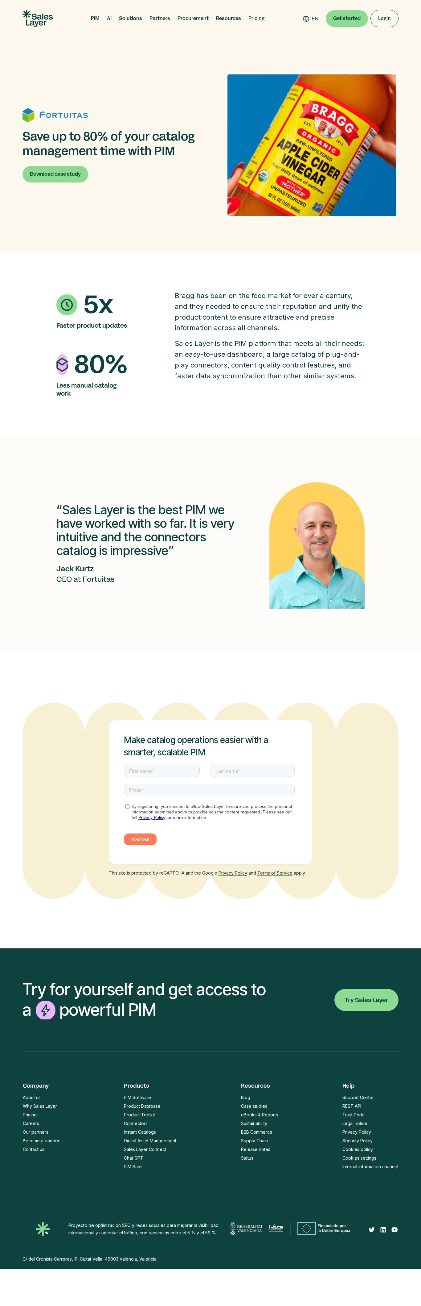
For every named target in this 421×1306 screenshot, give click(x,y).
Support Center (358, 1097)
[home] (37, 18)
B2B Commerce (256, 1132)
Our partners (35, 1132)
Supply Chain (254, 1140)
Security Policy (357, 1140)
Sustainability (254, 1123)
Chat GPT (133, 1158)
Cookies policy (357, 1149)
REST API (351, 1106)
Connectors (136, 1123)
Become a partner (41, 1140)
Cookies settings (359, 1158)
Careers (31, 1123)
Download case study (55, 174)
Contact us (33, 1149)
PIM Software (137, 1097)
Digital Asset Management (150, 1140)
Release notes (255, 1149)
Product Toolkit (139, 1114)
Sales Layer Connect (145, 1149)
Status (247, 1158)
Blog (245, 1097)
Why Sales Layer (40, 1106)
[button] (95, 18)
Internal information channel (370, 1166)
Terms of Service (274, 873)
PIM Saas (133, 1166)
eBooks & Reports (259, 1114)
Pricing (256, 18)
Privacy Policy (233, 873)
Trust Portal (354, 1114)
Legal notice (354, 1123)
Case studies (254, 1106)
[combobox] (315, 18)
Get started (347, 18)
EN (315, 18)
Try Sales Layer (366, 1000)
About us (32, 1097)
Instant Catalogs (140, 1132)
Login (384, 18)
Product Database (142, 1106)
